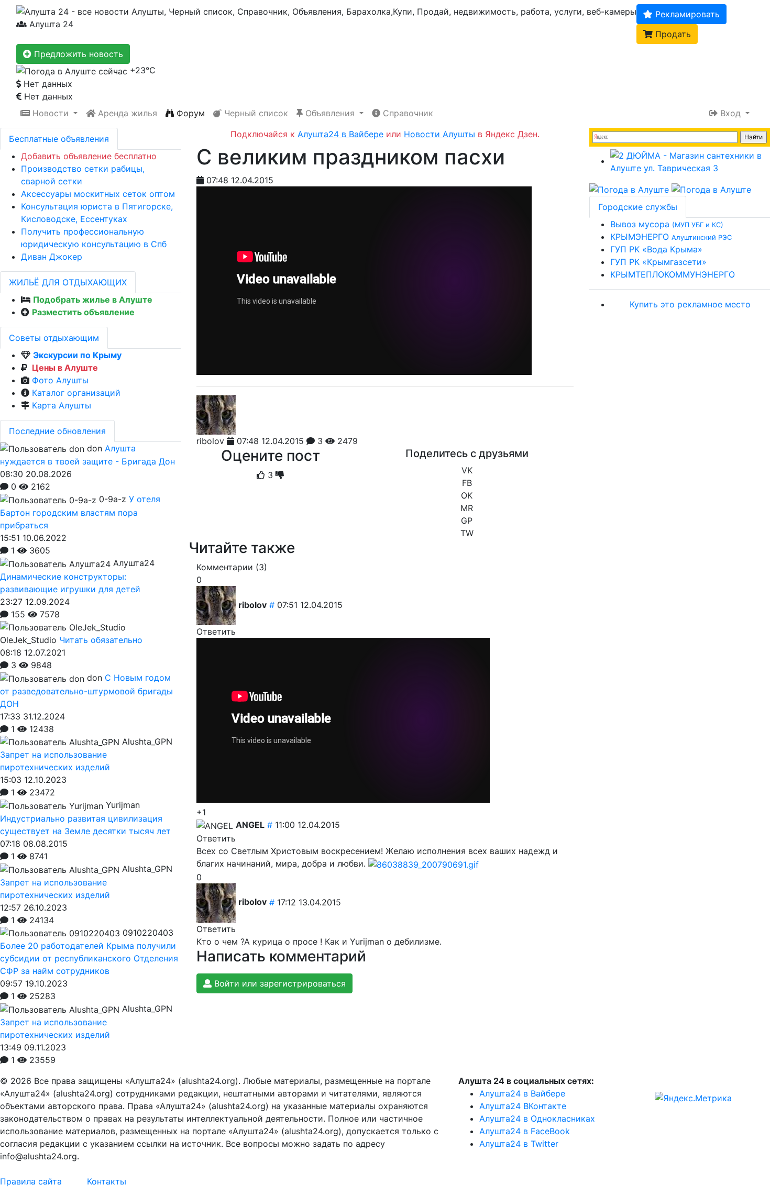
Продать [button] (672, 34)
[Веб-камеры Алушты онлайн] (711, 189)
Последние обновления (57, 431)
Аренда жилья (126, 113)
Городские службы (637, 207)
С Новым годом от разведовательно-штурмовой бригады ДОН (86, 690)
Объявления (330, 113)
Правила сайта (31, 1181)
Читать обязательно (100, 640)
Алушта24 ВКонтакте (522, 1106)
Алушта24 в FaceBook (524, 1131)
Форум (189, 113)
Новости (50, 113)
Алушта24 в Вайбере (522, 1093)
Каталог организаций (76, 392)
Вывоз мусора (666, 224)
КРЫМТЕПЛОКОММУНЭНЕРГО (672, 274)
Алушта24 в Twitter (518, 1143)
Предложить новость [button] (77, 54)
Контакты (106, 1181)
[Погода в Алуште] (629, 189)
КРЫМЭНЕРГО (671, 236)
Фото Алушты (60, 380)
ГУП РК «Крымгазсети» (658, 262)
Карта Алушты (61, 405)
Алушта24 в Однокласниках (537, 1118)
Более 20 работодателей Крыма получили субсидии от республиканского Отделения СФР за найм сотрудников (89, 958)
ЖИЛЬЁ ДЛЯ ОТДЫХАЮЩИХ (68, 282)
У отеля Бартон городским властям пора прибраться (80, 512)
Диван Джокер (51, 256)
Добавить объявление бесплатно (89, 156)
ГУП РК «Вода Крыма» (656, 249)
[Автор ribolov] (216, 415)
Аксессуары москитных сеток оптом (98, 194)
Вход (730, 113)
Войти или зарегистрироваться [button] (279, 983)
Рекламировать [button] (686, 14)
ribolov (210, 441)
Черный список (255, 113)
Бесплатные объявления (59, 139)
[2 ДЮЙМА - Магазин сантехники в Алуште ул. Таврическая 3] (690, 161)
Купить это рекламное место (690, 304)
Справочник (406, 113)
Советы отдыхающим (54, 338)
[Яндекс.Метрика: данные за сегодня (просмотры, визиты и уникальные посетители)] (693, 1098)
